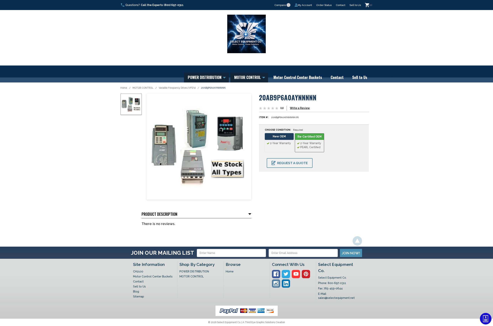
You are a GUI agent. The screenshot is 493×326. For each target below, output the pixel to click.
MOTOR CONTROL (248, 77)
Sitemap (138, 296)
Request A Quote (292, 163)
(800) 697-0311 (174, 5)
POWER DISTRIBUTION (205, 77)
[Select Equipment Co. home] (246, 34)
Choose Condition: (284, 130)
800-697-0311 (337, 283)
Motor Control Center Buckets (297, 77)
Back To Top (357, 241)
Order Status (324, 5)
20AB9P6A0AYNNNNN (213, 88)
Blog (136, 291)
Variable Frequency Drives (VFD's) (177, 88)
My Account (305, 5)
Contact (340, 5)
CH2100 (138, 271)
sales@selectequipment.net (336, 297)
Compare (280, 5)
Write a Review (300, 108)
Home (123, 88)
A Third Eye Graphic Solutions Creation (264, 322)
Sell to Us (355, 5)
